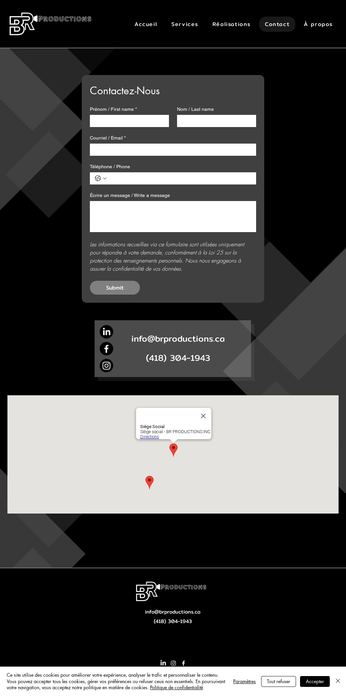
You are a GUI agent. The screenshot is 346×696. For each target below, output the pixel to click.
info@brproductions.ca (178, 338)
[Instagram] (106, 365)
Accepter (315, 681)
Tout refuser (278, 681)
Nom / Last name (195, 109)
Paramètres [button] (244, 681)
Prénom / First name (113, 109)
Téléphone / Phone (110, 166)
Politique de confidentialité (176, 687)
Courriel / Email (108, 138)
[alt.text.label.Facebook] (183, 663)
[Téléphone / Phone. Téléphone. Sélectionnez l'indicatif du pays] (100, 178)
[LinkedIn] (163, 663)
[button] (185, 24)
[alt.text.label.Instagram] (173, 663)
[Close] (338, 681)
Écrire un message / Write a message (130, 195)
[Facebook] (106, 348)
